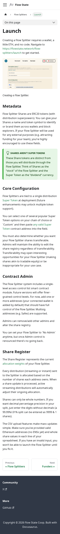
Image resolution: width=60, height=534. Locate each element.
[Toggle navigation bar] (5, 4)
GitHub (7, 507)
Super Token (10, 200)
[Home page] (6, 14)
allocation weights (14, 363)
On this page (12, 22)
